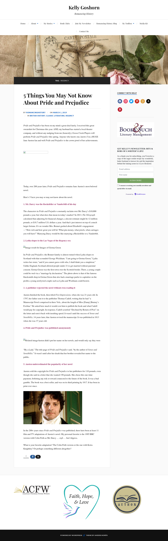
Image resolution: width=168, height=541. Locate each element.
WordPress (77, 535)
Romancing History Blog (106, 23)
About (33, 23)
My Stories (48, 23)
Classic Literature (55, 116)
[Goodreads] (143, 101)
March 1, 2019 (60, 112)
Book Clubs (65, 23)
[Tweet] (38, 456)
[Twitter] (131, 101)
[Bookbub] (120, 109)
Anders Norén (101, 535)
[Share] (32, 456)
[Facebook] (120, 101)
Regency (70, 116)
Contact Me (84, 31)
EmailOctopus (141, 194)
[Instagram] (125, 101)
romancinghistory (36, 112)
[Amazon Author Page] (148, 101)
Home (23, 23)
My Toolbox (127, 23)
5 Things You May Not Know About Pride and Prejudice (57, 99)
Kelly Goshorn (84, 7)
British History (37, 116)
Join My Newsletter (83, 23)
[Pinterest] (137, 101)
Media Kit (144, 23)
